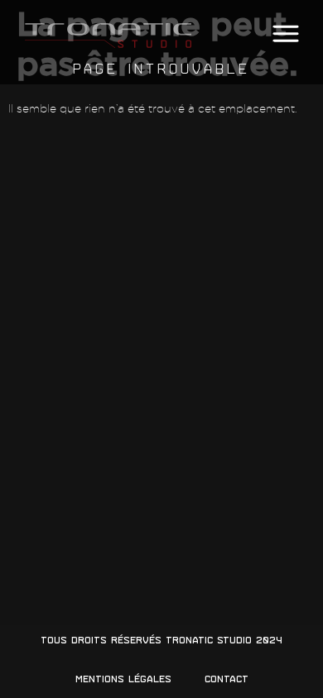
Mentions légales (123, 679)
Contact (226, 679)
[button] (285, 34)
